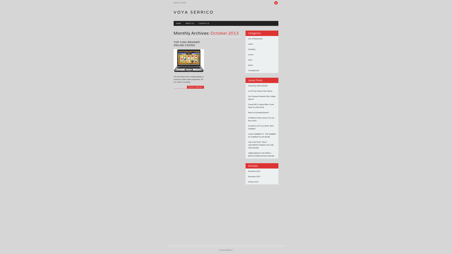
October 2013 (253, 182)
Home (178, 23)
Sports (250, 65)
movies (250, 55)
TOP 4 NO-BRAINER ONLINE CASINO (187, 44)
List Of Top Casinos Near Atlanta (260, 91)
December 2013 (254, 171)
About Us (190, 23)
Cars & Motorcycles (255, 39)
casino (191, 87)
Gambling (199, 87)
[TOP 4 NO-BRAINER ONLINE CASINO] (189, 72)
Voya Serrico (194, 12)
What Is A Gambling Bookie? (258, 112)
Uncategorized (253, 70)
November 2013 (254, 176)
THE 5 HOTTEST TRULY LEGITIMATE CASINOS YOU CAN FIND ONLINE (261, 145)
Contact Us (204, 23)
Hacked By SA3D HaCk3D (258, 86)
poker (250, 60)
